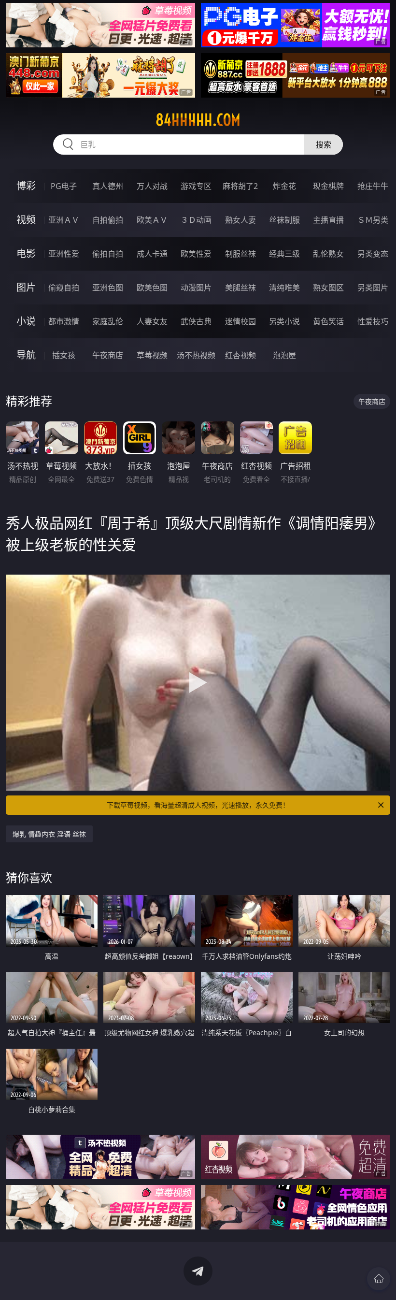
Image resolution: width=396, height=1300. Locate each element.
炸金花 (284, 186)
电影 (26, 253)
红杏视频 (240, 355)
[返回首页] (378, 1278)
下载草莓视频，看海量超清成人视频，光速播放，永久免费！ (198, 804)
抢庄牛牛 (372, 186)
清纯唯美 (284, 287)
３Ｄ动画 (196, 220)
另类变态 (372, 253)
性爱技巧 (372, 321)
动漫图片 (196, 287)
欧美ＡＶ (152, 220)
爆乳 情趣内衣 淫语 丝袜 (49, 833)
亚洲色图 (107, 287)
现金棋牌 (328, 186)
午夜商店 (107, 355)
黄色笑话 (328, 321)
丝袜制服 (284, 220)
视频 (26, 219)
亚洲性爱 (63, 253)
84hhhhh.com (198, 120)
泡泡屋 (284, 355)
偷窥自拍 (63, 287)
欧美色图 (152, 287)
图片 (26, 287)
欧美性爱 (196, 253)
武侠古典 (196, 321)
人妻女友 (152, 321)
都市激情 (63, 321)
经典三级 (284, 253)
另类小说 (284, 321)
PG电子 (64, 186)
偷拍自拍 (107, 253)
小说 (26, 321)
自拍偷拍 (107, 220)
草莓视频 (152, 355)
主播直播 (328, 220)
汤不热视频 (196, 355)
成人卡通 (152, 253)
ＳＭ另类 (372, 220)
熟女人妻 (240, 220)
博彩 (26, 185)
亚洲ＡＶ (63, 220)
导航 (26, 354)
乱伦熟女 (328, 253)
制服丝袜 (240, 253)
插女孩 (63, 355)
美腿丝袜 (240, 287)
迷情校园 (240, 321)
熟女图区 (328, 287)
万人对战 (152, 186)
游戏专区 (196, 186)
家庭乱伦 (107, 321)
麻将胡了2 (240, 186)
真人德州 (107, 186)
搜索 (323, 144)
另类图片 (372, 287)
